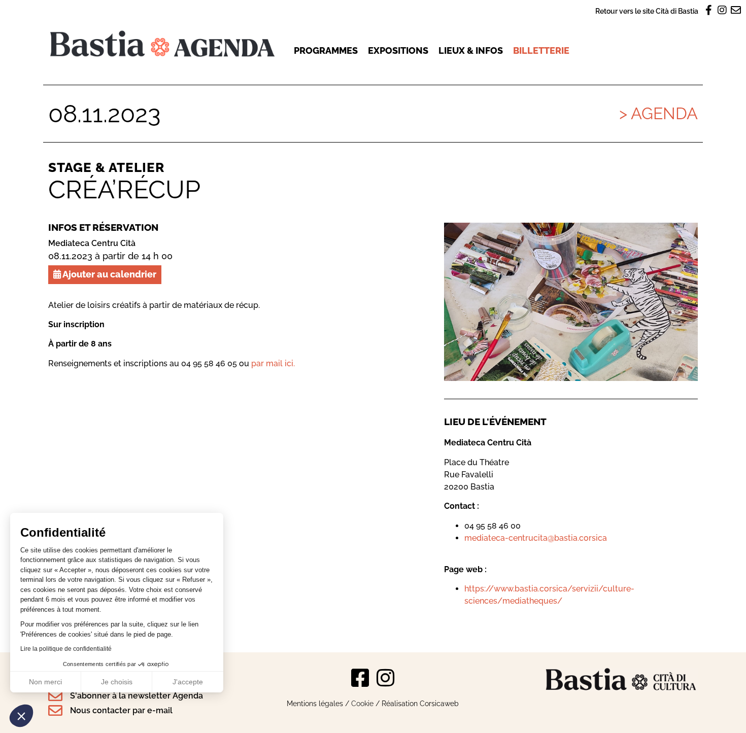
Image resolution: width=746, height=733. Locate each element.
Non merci (45, 682)
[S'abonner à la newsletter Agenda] (55, 696)
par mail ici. (273, 363)
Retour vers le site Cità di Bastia (646, 11)
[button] (21, 716)
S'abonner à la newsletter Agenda (136, 696)
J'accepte (188, 682)
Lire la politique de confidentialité (66, 648)
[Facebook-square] (360, 678)
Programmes (326, 50)
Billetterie (541, 50)
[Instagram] (386, 678)
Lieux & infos (470, 50)
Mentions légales (315, 703)
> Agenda (658, 113)
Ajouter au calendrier (108, 274)
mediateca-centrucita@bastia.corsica (535, 538)
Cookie (362, 703)
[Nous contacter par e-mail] (55, 711)
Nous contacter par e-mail (121, 710)
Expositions (398, 50)
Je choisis (116, 682)
